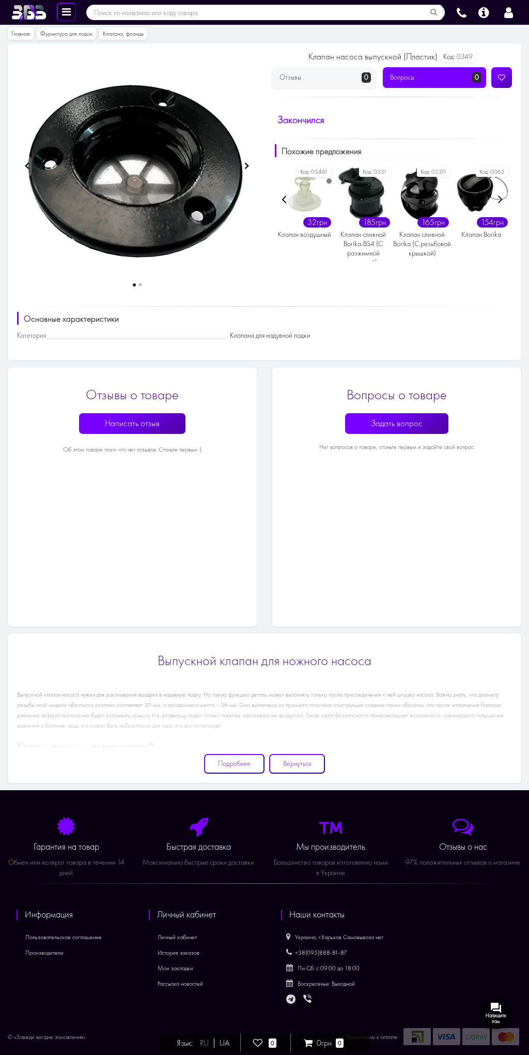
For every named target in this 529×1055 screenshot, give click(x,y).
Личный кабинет (177, 937)
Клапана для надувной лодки (270, 335)
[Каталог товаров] (66, 11)
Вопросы (434, 77)
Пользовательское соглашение (63, 937)
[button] (134, 285)
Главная (20, 33)
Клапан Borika (481, 234)
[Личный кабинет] (508, 11)
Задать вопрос (397, 423)
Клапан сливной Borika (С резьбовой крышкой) (422, 244)
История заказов (178, 952)
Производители (44, 952)
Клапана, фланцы (123, 33)
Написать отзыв (132, 423)
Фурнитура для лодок (66, 33)
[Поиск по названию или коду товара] (434, 12)
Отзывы (323, 77)
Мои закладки (175, 968)
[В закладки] (501, 77)
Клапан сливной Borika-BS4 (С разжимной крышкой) (363, 245)
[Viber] (308, 999)
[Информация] (483, 11)
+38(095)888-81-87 (321, 952)
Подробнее (234, 763)
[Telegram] (291, 999)
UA (224, 1043)
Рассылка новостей (180, 983)
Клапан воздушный (304, 234)
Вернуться (297, 763)
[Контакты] (462, 11)
